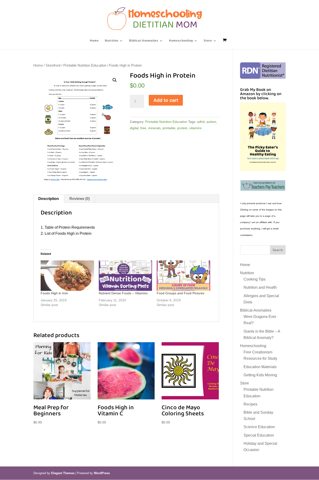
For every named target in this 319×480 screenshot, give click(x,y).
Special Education (259, 435)
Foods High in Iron (54, 293)
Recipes (250, 404)
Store (208, 40)
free (143, 128)
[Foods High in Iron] (67, 275)
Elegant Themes (62, 473)
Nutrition (111, 40)
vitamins (195, 128)
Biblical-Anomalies (143, 40)
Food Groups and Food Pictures (180, 293)
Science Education (259, 427)
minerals (154, 128)
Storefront (53, 65)
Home (94, 40)
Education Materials (260, 367)
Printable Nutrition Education (84, 65)
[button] (114, 80)
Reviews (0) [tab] (79, 199)
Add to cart (165, 100)
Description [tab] (48, 199)
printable (169, 128)
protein (182, 128)
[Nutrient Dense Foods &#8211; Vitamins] (125, 275)
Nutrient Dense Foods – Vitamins (123, 293)
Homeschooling (181, 40)
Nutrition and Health (260, 287)
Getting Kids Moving (260, 375)
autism (211, 122)
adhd (201, 122)
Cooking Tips (255, 279)
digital (134, 128)
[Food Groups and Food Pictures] (183, 275)
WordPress (102, 473)
